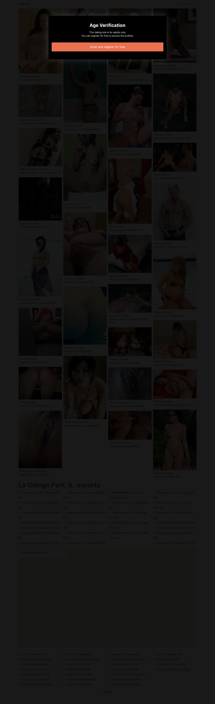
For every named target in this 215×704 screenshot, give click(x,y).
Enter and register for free (107, 47)
